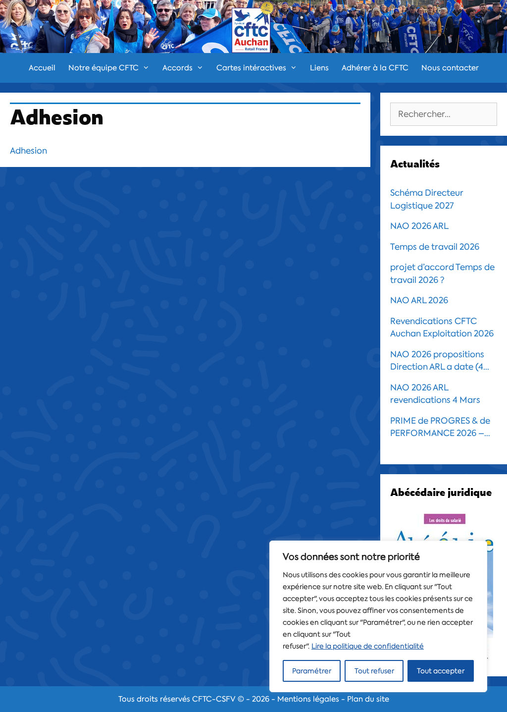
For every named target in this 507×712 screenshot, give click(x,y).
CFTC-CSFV (214, 699)
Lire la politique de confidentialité (367, 646)
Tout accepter (440, 670)
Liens (319, 68)
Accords (177, 68)
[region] (378, 616)
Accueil (42, 68)
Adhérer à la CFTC (375, 68)
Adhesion (28, 150)
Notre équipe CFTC (103, 68)
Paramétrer (311, 670)
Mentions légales (308, 699)
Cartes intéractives (251, 68)
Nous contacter (450, 68)
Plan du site (368, 699)
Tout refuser (374, 670)
